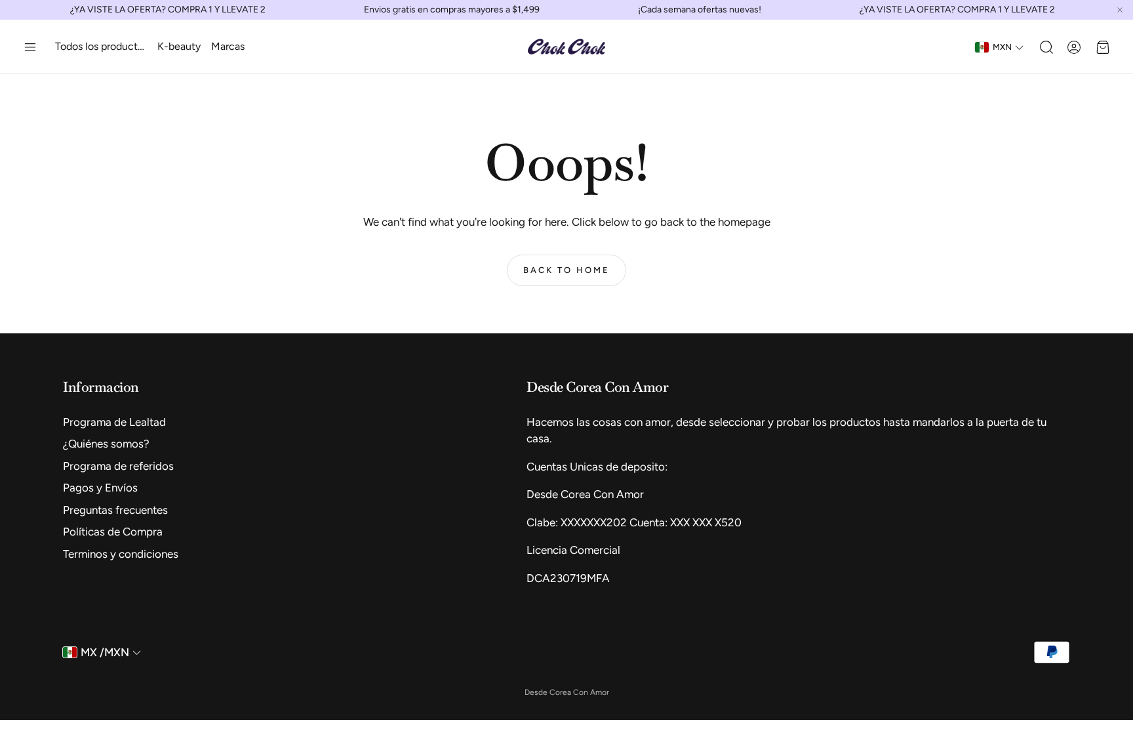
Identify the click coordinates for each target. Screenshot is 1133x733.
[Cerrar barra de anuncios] (1120, 10)
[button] (30, 47)
